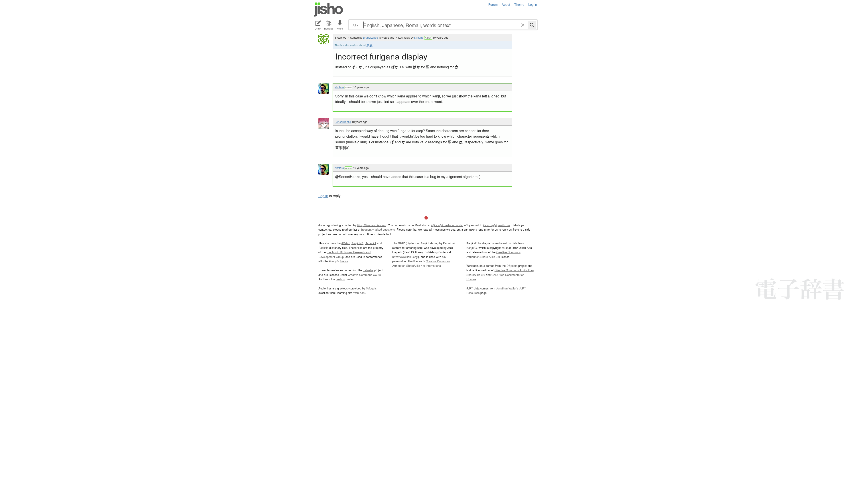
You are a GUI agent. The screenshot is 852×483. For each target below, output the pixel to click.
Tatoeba (368, 270)
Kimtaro (419, 37)
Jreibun (340, 279)
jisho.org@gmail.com (496, 225)
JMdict (345, 243)
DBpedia (512, 265)
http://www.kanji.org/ (405, 257)
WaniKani (359, 293)
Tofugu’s (371, 288)
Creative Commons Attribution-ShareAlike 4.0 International (421, 263)
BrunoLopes (370, 37)
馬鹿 (369, 45)
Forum (493, 4)
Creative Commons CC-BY (364, 275)
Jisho (328, 9)
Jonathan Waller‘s (507, 288)
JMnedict (370, 243)
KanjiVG (471, 247)
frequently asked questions (378, 229)
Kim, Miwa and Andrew (371, 225)
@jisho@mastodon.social (447, 225)
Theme (519, 4)
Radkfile (323, 247)
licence (344, 261)
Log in (532, 4)
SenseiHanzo (343, 122)
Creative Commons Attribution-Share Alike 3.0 (493, 254)
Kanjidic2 (357, 243)
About (506, 4)
